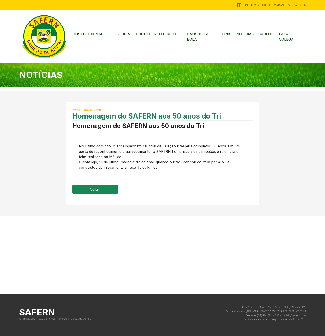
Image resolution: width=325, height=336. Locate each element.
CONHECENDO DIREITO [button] (157, 34)
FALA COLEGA (286, 37)
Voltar (95, 189)
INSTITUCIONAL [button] (89, 34)
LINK (226, 34)
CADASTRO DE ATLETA (290, 5)
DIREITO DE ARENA (258, 5)
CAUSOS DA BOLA (198, 37)
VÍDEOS (266, 34)
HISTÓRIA (121, 34)
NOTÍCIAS (245, 34)
